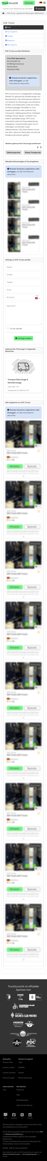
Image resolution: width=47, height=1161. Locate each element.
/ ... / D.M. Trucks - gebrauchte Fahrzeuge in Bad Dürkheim (24, 13)
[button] (44, 3)
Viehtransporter (13, 152)
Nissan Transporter (33, 152)
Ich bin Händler (16, 328)
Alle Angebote (12, 45)
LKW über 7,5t (13, 387)
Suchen (40, 8)
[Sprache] (40, 3)
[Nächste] (41, 147)
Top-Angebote (12, 32)
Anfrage (10, 36)
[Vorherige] (38, 147)
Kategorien (11, 40)
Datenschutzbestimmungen (11, 1154)
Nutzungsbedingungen (30, 1154)
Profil (9, 27)
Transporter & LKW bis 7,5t (18, 390)
